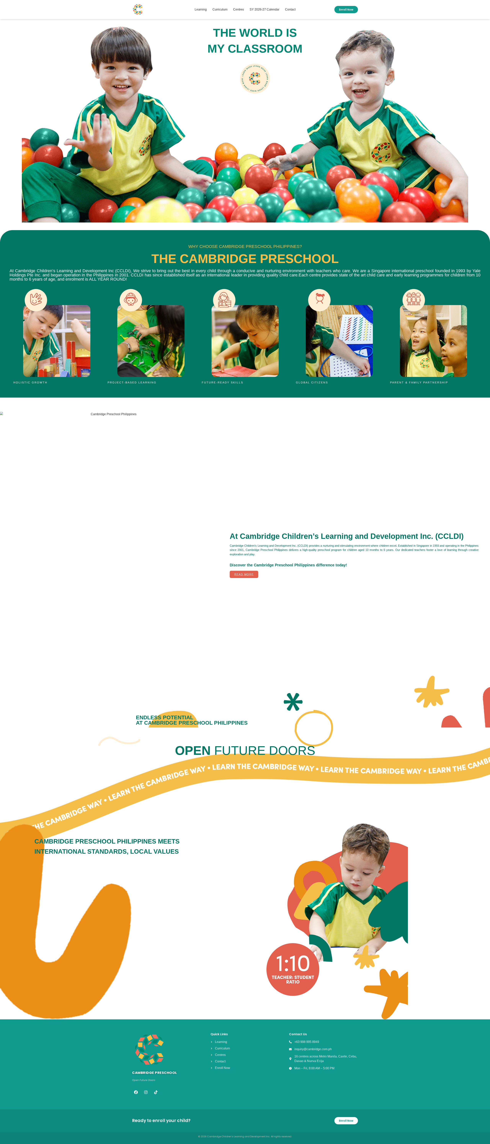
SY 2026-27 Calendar (264, 9)
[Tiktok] (156, 1092)
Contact (290, 9)
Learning (201, 9)
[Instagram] (146, 1092)
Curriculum (219, 9)
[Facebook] (136, 1092)
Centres (238, 9)
